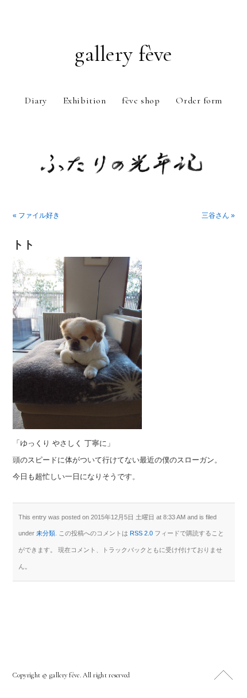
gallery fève (123, 54)
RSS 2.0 (141, 533)
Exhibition (84, 100)
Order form (199, 100)
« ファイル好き (36, 215)
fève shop (141, 100)
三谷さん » (218, 215)
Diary (36, 100)
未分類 (45, 533)
